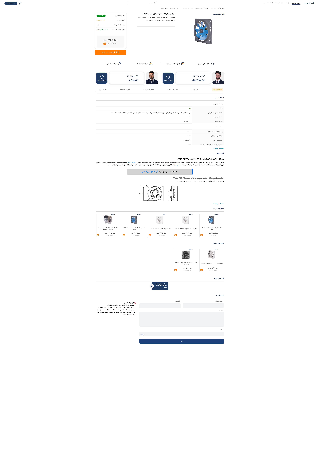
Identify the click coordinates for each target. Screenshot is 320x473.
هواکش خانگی (131, 162)
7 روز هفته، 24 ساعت (173, 64)
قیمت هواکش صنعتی (150, 171)
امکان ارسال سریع (111, 64)
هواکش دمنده (177, 165)
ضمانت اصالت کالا (142, 64)
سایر (265, 3)
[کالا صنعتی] (309, 3)
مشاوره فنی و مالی (204, 64)
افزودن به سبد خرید (108, 52)
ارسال (181, 341)
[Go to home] (221, 9)
